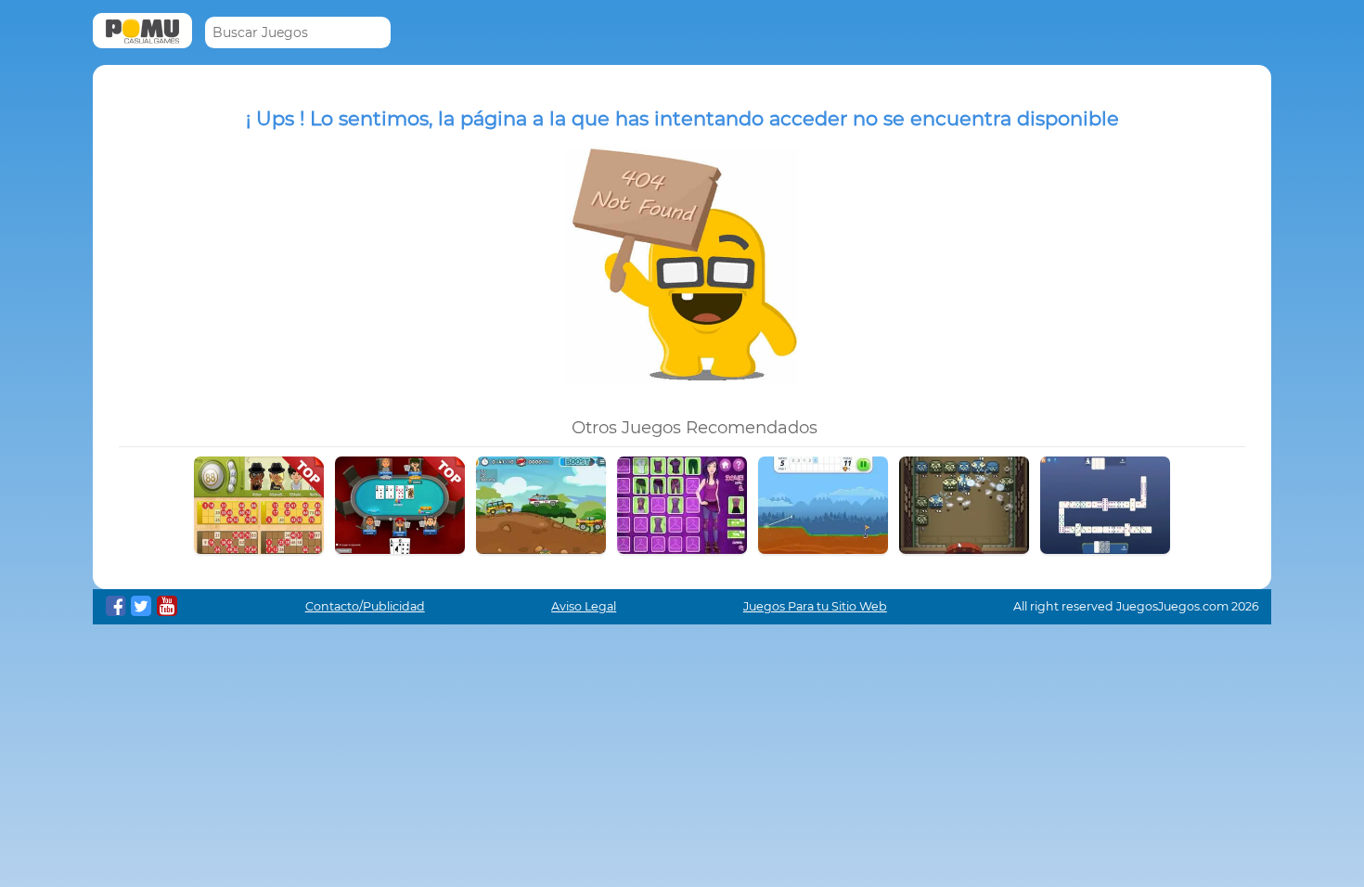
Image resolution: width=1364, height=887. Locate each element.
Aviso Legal (583, 606)
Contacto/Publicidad (365, 606)
